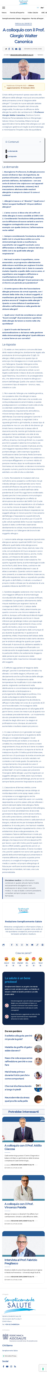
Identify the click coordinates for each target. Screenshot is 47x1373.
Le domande (12, 151)
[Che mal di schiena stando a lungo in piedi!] (38, 1088)
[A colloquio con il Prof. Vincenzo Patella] (23, 1188)
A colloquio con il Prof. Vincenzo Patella (19, 1205)
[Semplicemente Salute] (23, 2)
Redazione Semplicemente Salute (21, 55)
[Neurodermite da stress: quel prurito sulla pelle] (38, 1099)
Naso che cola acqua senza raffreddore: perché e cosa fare (18, 1061)
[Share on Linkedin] (27, 945)
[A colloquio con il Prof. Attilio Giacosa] (23, 1129)
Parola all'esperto (23, 23)
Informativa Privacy (10, 1356)
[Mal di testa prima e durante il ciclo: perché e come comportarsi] (38, 1075)
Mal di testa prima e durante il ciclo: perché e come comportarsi (17, 1075)
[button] (4, 7)
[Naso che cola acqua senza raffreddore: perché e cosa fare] (38, 1062)
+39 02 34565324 (12, 1324)
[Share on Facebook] (9, 49)
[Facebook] (3, 1366)
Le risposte (12, 156)
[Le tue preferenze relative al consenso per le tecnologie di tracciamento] (43, 1369)
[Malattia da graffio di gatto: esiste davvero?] (38, 1049)
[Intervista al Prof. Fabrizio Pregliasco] (23, 1244)
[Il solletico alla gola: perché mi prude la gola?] (38, 1037)
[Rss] (15, 1366)
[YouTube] (7, 1366)
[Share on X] (12, 49)
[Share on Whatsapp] (22, 945)
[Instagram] (11, 1366)
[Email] (16, 49)
